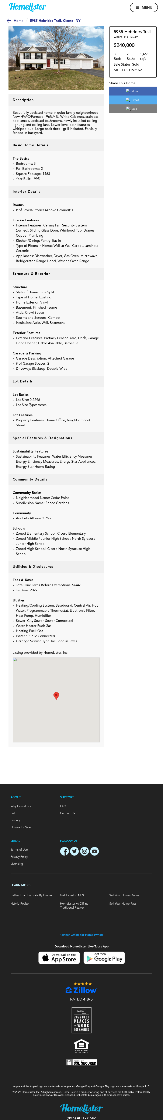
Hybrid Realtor (20, 903)
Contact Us (67, 813)
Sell (13, 813)
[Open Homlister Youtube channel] (94, 852)
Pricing (15, 820)
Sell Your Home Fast (122, 903)
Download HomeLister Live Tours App (82, 946)
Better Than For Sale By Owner (31, 895)
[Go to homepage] (27, 7)
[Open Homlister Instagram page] (84, 852)
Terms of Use (19, 849)
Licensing (17, 863)
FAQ (63, 806)
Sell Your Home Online (124, 895)
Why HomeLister (21, 806)
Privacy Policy (19, 856)
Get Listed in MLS (72, 895)
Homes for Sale (21, 827)
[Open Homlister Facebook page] (64, 852)
